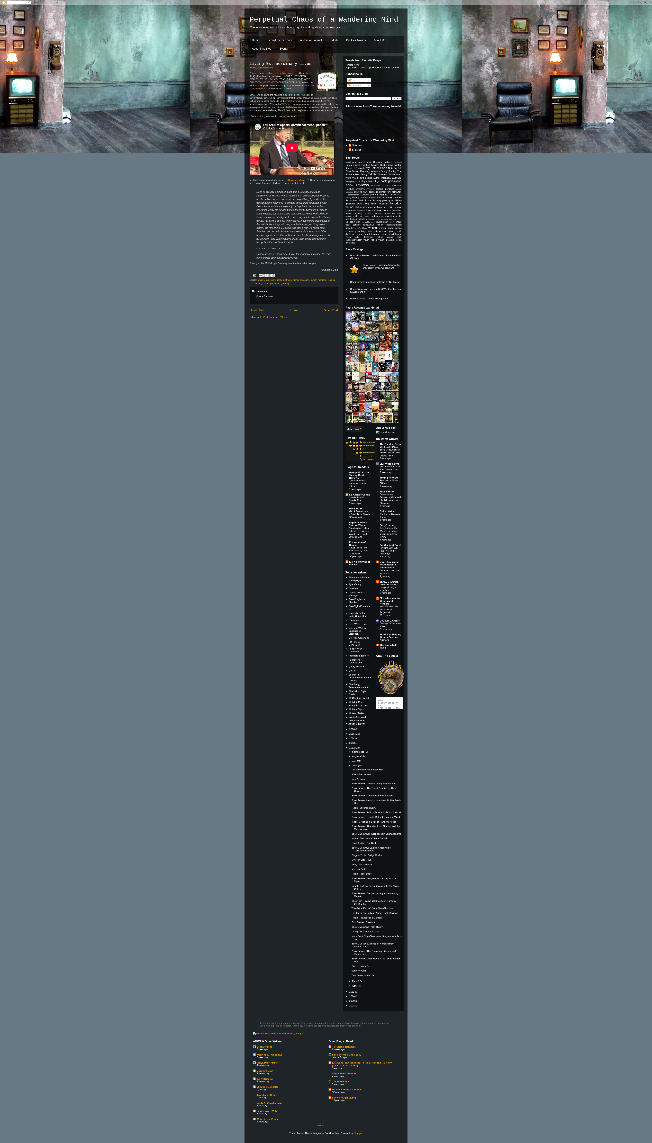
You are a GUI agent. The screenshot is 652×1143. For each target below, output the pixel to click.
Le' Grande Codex (359, 494)
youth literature (386, 240)
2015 (352, 733)
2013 (352, 743)
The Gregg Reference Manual (358, 686)
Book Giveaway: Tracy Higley (367, 926)
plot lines (359, 216)
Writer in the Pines (267, 1119)
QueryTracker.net (389, 562)
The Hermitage (340, 1081)
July (354, 761)
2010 (352, 996)
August (356, 756)
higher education (301, 280)
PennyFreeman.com (279, 40)
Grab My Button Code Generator (357, 614)
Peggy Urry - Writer (267, 1111)
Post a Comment (264, 296)
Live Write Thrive (389, 463)
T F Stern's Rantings (344, 1046)
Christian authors (382, 162)
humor (313, 280)
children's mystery (365, 189)
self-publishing (367, 222)
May (354, 981)
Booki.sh (353, 588)
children (386, 185)
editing (355, 197)
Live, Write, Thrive (358, 624)
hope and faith (385, 207)
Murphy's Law (265, 1070)
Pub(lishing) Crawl (390, 545)
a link (275, 73)
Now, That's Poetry (361, 864)
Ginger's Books (379, 165)
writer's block (361, 228)
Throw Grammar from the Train (389, 583)
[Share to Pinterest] (273, 275)
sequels (378, 222)
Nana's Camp (358, 779)
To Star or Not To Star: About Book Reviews (374, 913)
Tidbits (334, 40)
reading (331, 280)
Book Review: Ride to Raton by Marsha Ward (375, 817)
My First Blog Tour (361, 859)
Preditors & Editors (359, 655)
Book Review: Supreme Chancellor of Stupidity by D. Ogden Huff (381, 266)
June (355, 765)
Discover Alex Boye (361, 966)
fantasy (398, 197)
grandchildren (395, 200)
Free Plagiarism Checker (357, 601)
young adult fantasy (368, 234)
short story (388, 222)
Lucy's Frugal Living (344, 1097)
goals (279, 280)
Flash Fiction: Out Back (363, 843)
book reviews (357, 185)
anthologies (366, 177)
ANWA (348, 162)
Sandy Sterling (388, 171)
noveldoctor (387, 491)
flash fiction (364, 200)
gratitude (287, 280)
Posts (353, 80)
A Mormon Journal (311, 40)
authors (397, 177)
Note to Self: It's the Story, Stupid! (369, 838)
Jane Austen (395, 165)
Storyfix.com (387, 525)
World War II (352, 178)
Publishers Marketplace (355, 661)
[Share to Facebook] (270, 275)
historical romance (365, 207)
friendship (376, 200)
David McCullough (297, 180)
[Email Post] (254, 275)
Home (255, 40)
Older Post (330, 310)
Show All (320, 1126)
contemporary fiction (364, 192)
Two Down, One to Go (363, 975)
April (355, 985)
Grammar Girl (356, 620)
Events (283, 48)
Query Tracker (356, 666)
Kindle (349, 168)
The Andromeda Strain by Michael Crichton (357, 483)
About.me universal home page (359, 579)
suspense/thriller (393, 225)
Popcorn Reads (358, 522)
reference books (373, 219)
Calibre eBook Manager (356, 594)
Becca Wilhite (264, 1046)
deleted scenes (378, 194)
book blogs (373, 181)
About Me (379, 40)
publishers (377, 216)
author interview (382, 177)
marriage (322, 280)
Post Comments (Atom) (275, 317)
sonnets (357, 225)
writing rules (365, 231)
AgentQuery (355, 584)
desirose (356, 149)
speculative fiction (373, 225)
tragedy (349, 228)
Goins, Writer (387, 511)
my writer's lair (265, 1078)
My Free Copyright (359, 637)
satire (399, 219)
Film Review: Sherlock (363, 922)
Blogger (358, 1133)
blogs (364, 181)
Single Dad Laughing (344, 1073)
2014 (352, 738)
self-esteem (255, 283)
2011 (352, 991)
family (389, 197)
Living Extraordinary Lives (280, 63)
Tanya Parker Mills (267, 1062)
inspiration (351, 210)
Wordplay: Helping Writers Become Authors (390, 637)
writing (286, 283)
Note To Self (395, 168)
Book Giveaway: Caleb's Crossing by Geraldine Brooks (371, 849)
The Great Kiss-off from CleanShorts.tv (372, 908)
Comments (356, 85)
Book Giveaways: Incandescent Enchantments (376, 833)
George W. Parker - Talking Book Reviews (359, 475)
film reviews (352, 200)
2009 (352, 1001)
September (358, 751)
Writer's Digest (356, 709)
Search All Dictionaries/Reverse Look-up (360, 677)
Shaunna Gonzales (267, 1086)
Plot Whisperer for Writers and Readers (390, 601)
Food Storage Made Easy (346, 1054)
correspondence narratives (357, 195)
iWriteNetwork (358, 970)
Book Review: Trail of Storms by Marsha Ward (376, 812)
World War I (395, 174)
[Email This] (260, 275)
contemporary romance (389, 191)
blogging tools (353, 181)
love (368, 210)
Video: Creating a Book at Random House (373, 821)
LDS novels (358, 168)
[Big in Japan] (389, 359)
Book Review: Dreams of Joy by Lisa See (373, 783)
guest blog (363, 204)
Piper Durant (352, 171)
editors (364, 197)
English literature (361, 165)
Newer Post (257, 310)
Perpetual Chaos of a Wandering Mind (324, 20)
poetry (368, 216)
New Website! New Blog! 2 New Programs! (389, 609)
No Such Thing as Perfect (347, 1089)
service (277, 283)
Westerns (382, 174)
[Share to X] (267, 275)
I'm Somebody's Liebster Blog (367, 769)
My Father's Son (376, 168)
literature (361, 210)
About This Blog (261, 48)
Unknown (357, 145)
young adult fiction (391, 234)
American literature (362, 162)
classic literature (385, 188)
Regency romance (370, 171)
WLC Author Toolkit (359, 698)
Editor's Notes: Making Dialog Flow (369, 298)
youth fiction (370, 240)
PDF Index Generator (354, 643)
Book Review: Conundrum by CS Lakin (372, 795)
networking (389, 213)
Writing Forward (389, 477)
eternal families (377, 197)
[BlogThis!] (263, 275)
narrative (378, 213)
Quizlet (352, 670)
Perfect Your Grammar (355, 650)
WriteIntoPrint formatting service (358, 703)
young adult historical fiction (364, 237)
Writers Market (356, 713)
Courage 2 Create (390, 620)
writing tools (380, 231)
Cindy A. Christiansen (269, 1103)
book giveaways (391, 181)
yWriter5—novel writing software (357, 718)
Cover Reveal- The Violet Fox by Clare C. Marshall (358, 550)
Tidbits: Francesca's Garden (366, 917)
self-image (267, 283)
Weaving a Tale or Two (270, 1054)
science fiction (353, 222)
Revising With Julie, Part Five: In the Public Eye (389, 551)
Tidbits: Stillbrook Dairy (363, 807)
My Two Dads (358, 869)
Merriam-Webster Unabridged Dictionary (358, 631)
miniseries (397, 210)
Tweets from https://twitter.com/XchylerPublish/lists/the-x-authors (373, 66)
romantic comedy (388, 219)
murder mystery (354, 213)
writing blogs (386, 228)
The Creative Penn (390, 444)
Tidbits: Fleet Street (361, 873)
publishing (389, 216)
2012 (352, 747)
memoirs (387, 210)
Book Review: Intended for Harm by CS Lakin (374, 282)
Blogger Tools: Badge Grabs (366, 855)
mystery (369, 213)
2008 (352, 1005)
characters (375, 186)
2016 (352, 729)
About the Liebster (361, 774)
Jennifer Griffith (266, 1095)
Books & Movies (356, 40)
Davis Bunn (356, 508)
